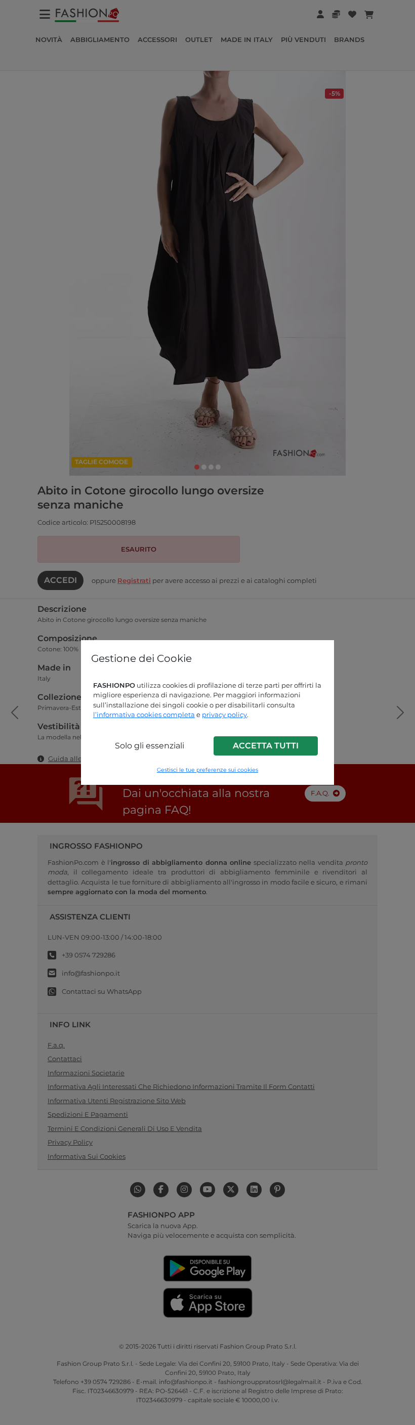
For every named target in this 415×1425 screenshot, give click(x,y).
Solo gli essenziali (149, 745)
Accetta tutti (266, 745)
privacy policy (224, 714)
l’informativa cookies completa (144, 714)
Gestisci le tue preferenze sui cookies (207, 770)
